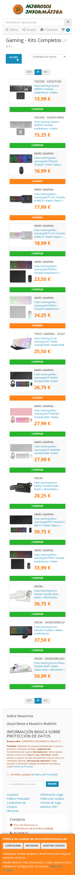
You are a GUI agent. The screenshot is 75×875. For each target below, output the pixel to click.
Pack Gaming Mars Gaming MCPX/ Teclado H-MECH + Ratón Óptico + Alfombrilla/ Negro (49, 523)
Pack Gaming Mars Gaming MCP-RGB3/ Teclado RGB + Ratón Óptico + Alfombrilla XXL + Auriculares (49, 381)
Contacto (51, 30)
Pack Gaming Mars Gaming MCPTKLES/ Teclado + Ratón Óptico (47, 161)
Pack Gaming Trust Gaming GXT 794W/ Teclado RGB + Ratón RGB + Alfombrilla (49, 343)
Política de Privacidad (23, 766)
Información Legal (51, 794)
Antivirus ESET (49, 807)
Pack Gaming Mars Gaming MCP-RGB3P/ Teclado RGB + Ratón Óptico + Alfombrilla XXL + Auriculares (49, 417)
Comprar (37, 109)
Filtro (13, 57)
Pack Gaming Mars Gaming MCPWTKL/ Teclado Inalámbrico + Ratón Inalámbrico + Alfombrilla (47, 272)
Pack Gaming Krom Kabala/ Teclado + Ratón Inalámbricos (48, 630)
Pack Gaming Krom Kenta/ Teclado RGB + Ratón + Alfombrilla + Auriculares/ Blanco (46, 595)
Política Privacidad (18, 798)
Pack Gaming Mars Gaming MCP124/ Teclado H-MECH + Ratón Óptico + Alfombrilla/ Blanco (49, 235)
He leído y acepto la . (34, 774)
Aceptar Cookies (54, 845)
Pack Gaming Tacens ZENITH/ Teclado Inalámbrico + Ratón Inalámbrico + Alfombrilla (49, 90)
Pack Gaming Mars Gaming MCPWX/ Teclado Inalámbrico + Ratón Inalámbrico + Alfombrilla (49, 559)
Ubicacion (13, 811)
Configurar (13, 845)
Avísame (37, 181)
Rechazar (32, 845)
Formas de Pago (50, 802)
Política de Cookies (52, 798)
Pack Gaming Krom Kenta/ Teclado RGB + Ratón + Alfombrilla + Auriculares (46, 487)
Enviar (52, 783)
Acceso (31, 30)
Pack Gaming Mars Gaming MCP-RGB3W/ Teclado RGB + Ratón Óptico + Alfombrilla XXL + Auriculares (49, 453)
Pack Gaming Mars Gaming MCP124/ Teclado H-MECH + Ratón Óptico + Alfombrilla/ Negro (49, 199)
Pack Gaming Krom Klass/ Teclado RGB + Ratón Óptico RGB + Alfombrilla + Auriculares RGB (49, 668)
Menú (13, 30)
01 (38, 71)
